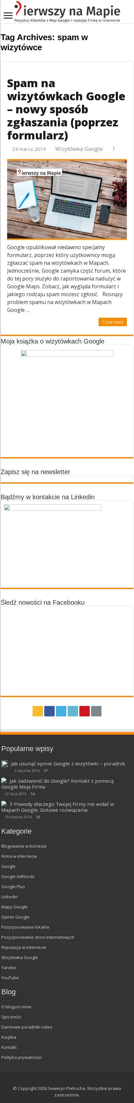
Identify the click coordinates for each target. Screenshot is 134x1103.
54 (33, 793)
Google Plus (13, 886)
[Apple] (96, 711)
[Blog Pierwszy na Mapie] (67, 11)
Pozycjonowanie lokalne (25, 927)
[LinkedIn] (73, 711)
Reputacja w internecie (23, 947)
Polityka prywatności (21, 1057)
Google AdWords (18, 876)
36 (38, 817)
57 (46, 770)
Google (8, 866)
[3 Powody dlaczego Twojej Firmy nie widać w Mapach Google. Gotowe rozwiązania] (4, 803)
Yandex (8, 967)
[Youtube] (84, 711)
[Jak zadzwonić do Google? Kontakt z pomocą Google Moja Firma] (4, 780)
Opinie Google (15, 917)
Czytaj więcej (112, 322)
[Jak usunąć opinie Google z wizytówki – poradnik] (4, 763)
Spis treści (11, 1017)
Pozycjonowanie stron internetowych (37, 937)
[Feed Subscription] (131, 58)
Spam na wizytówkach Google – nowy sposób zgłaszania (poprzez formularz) (66, 109)
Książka (8, 1037)
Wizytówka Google (79, 148)
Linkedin (9, 897)
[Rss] (38, 711)
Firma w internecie (19, 856)
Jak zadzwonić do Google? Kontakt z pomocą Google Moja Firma (57, 783)
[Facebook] (49, 711)
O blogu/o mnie (16, 1007)
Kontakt (9, 1047)
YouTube (10, 978)
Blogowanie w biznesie (24, 846)
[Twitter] (61, 711)
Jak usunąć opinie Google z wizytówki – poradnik (68, 763)
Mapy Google (14, 907)
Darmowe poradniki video (26, 1027)
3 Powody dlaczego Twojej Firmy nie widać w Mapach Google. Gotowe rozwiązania (57, 807)
